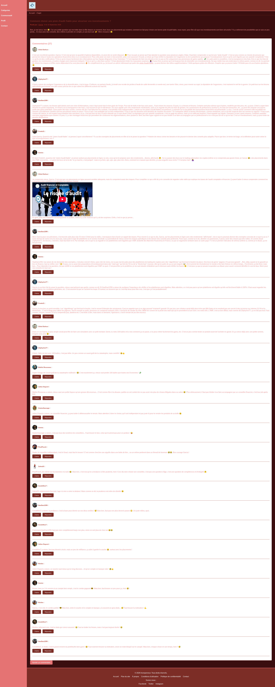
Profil (3, 21)
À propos (135, 676)
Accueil (32, 13)
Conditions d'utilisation (149, 676)
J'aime (36, 69)
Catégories (5, 10)
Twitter (151, 684)
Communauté (6, 15)
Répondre (48, 69)
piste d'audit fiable (146, 63)
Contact (4, 26)
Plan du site (125, 676)
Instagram (159, 684)
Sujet (39, 13)
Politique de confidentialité (171, 676)
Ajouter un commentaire (41, 662)
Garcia (40, 25)
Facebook (142, 684)
